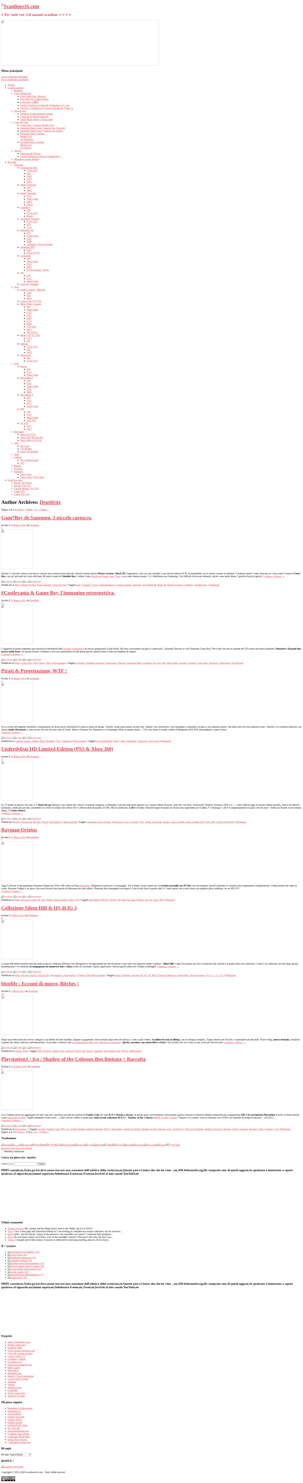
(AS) (29, 315)
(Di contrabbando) (29, 460)
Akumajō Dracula (95, 663)
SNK (16, 454)
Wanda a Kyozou (213, 1129)
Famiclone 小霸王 (29, 102)
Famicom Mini (15, 1347)
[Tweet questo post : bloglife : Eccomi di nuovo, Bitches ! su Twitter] (17, 1047)
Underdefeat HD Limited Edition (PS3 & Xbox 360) (57, 749)
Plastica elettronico (17, 1345)
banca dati (80, 1051)
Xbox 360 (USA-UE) (31, 440)
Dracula (121, 663)
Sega (16, 287)
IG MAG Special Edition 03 (162, 975)
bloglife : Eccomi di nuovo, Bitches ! (40, 983)
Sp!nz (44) (21, 1254)
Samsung (18, 471)
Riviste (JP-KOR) (23, 483)
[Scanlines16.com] (20, 6)
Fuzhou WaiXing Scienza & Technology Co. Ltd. (45, 105)
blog (62, 1051)
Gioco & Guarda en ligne (20, 1353)
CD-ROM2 (26, 448)
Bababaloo (84, 885)
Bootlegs (18, 90)
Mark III (161, 585)
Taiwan (17, 150)
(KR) (29, 182)
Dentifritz (50, 502)
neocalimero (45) (31, 1252)
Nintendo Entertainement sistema (36, 113)
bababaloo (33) (28, 1257)
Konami (213, 663)
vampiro (192, 663)
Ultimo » (44, 509)
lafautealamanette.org (18, 1431)
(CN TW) (31, 326)
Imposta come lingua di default (16, 1148)
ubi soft (148, 900)
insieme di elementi (72, 648)
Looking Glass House (18, 1434)
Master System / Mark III (32, 289)
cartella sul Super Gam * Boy (106, 576)
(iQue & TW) (33, 253)
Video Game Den (16, 1393)
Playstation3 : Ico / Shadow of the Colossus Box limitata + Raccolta (73, 1059)
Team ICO (178, 1129)
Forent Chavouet (16, 1416)
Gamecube (25, 255)
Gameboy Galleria (17, 1359)
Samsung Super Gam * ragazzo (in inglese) (41, 130)
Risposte (214, 585)
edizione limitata (94, 1129)
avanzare (80, 663)
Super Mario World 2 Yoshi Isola (36, 119)
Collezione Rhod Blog (19, 1436)
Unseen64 (13, 1390)
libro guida (172, 663)
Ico (67, 1129)
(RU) (29, 329)
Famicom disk (134, 663)
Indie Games (14, 1367)
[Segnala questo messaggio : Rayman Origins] (34, 896)
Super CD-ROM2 (29, 451)
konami (182, 663)
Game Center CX (16, 1356)
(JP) (28, 173)
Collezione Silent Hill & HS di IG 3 (39, 908)
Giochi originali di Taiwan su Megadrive (40, 156)
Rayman (121, 900)
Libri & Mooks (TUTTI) (26, 488)
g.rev (126, 822)
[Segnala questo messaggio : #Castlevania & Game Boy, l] (34, 659)
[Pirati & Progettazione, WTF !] (17, 721)
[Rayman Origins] (17, 880)
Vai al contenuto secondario (15, 79)
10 (35, 509)
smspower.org (14, 1387)
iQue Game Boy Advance (33, 96)
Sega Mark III (149, 585)
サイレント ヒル (214, 975)
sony (169, 1129)
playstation (94, 900)
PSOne (104, 900)
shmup (166, 822)
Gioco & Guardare (29, 284)
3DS (39, 1051)
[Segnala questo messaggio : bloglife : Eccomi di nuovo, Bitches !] (34, 1047)
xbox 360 (210, 822)
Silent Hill (183, 975)
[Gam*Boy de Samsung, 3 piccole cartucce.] (17, 568)
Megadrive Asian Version (26, 159)
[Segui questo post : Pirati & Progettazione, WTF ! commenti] (25, 737)
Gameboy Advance (29, 219)
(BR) (29, 324)
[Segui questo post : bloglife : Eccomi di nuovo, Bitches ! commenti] (25, 1047)
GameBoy (188, 585)
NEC (16, 443)
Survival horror (196, 975)
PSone (23, 366)
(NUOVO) (32, 332)
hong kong (153, 741)
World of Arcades (16, 1396)
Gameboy (25, 207)
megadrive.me (15, 1373)
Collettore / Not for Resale (40, 244)
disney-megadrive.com (19, 1342)
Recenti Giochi (40, 822)
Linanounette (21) (32, 1269)
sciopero (134, 822)
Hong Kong (20, 111)
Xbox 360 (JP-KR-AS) (31, 437)
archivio (47, 1051)
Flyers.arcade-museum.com (21, 1350)
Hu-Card (24, 446)
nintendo (98, 1051)
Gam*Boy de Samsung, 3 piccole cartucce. (46, 517)
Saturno (24, 343)
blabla (56, 1051)
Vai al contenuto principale (14, 76)
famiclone (132, 741)
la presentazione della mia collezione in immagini (96, 1042)
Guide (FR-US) (22, 494)
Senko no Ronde (153, 822)
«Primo (19, 509)
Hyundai (18, 468)
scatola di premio (131, 1129)
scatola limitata (77, 1129)
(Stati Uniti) (32, 199)
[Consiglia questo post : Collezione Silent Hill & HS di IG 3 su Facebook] (7, 972)
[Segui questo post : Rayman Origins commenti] (25, 896)
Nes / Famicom (63, 741)
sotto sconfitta (178, 822)
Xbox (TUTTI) (28, 434)
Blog (17, 585)
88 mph (5, 1454)
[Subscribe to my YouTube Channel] (298, 45)
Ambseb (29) (25, 1260)
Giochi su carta (15, 480)
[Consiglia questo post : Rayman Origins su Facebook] (7, 896)
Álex (10, 1237)
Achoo (11, 1240)
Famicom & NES (29, 167)
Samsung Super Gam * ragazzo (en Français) (42, 128)
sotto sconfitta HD (195, 822)
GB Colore (38, 663)
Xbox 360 (74, 900)
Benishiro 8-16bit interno (20, 1408)
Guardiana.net (15, 1362)
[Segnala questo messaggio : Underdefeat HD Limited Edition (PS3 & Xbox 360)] (34, 818)
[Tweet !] (298, 37)
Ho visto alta (14, 1428)
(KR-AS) (31, 420)
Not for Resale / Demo (38, 270)
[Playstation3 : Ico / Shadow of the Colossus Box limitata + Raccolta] (17, 1109)
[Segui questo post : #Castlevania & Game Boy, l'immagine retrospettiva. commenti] (25, 659)
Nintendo (18, 165)
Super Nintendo (28, 193)
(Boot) (30, 204)
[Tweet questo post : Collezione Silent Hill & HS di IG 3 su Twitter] (17, 972)
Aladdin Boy (200, 585)
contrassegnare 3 (107, 585)
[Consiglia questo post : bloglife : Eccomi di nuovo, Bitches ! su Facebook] (7, 1047)
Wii (22, 272)
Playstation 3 (26, 395)
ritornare (69, 1051)
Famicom (142, 741)
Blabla (35, 741)
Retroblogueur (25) (34, 1263)
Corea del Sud (21, 122)
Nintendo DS (26, 230)
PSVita (112, 900)
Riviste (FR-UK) (22, 485)
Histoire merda (15, 1422)
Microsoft (19, 431)
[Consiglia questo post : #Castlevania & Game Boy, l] (7, 659)
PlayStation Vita (112, 1051)
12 (2, 603)
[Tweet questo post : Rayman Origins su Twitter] (17, 896)
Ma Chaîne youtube (167, 1117)
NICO (107, 1129)
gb (154, 663)
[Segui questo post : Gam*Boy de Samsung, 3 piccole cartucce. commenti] (25, 581)
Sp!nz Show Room (17, 1439)
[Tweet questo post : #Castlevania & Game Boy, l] (17, 659)
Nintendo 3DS (27, 247)
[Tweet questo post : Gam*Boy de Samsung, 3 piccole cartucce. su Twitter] (17, 581)
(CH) (29, 179)
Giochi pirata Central (18, 1379)
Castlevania (110, 663)
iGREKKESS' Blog (18, 1425)
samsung (136, 585)
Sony (16, 363)
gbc (164, 663)
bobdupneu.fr (14, 1411)
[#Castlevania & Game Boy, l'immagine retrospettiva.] (17, 643)
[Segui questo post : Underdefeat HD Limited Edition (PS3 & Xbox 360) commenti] (25, 818)
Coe (276, 1129)
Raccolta (12, 162)
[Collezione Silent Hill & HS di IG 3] (17, 958)
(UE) (29, 196)
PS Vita (24, 423)
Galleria (18, 457)
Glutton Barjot (15, 1419)
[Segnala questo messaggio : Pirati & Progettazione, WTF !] (34, 737)
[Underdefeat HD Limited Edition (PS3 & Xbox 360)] (17, 799)
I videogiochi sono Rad (19, 1442)
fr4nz (23, 1117)
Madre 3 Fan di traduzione (21, 1376)
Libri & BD (43, 975)
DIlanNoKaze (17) (34, 1274)
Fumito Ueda (53, 1129)
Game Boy (26, 663)
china (116, 741)
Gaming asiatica (16, 87)
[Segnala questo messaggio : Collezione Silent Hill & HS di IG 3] (34, 972)
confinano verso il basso (99, 822)
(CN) (29, 227)
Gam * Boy (26, 474)
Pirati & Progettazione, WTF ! (34, 671)
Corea (95, 585)
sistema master (124, 585)
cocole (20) (22, 1272)
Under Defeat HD (225, 822)
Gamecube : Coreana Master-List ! (37, 125)
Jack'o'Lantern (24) (34, 1266)
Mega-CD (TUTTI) (30, 335)
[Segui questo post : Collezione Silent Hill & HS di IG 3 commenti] (25, 972)
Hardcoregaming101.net (20, 1364)
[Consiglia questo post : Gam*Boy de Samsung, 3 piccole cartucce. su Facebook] (7, 581)
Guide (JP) (19, 491)
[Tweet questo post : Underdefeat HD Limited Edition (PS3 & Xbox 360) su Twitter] (17, 818)
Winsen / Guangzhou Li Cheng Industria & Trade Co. (47, 108)
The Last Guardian (194, 1129)
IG (141, 975)
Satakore (12, 1381)
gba (159, 663)
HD (63, 1129)
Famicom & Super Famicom (34, 116)
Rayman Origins (19, 830)
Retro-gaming (44, 585)
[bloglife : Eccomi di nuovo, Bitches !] (17, 1034)
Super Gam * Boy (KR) (32, 477)
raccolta (135, 975)
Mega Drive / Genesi (30, 304)
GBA (48, 663)
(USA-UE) (32, 170)
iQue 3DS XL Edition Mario (34, 99)
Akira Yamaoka (122, 975)
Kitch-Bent (13, 1370)
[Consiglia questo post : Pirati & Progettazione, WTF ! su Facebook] (7, 737)
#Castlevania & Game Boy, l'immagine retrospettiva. (58, 592)
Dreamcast (25, 355)
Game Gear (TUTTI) (30, 301)
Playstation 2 (26, 378)
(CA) (29, 321)
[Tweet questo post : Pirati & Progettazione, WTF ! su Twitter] (17, 737)
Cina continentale (22, 93)
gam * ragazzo (83, 585)
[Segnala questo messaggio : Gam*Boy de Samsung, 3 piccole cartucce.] (34, 581)
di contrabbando (104, 741)
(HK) (29, 176)
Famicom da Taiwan (30, 153)
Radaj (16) (21, 1277)
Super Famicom (28, 184)
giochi (89, 1051)
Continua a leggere (274, 576)
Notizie (11, 85)
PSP (22, 409)
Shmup (11, 1384)
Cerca (4, 1163)
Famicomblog (14, 1414)
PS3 (142, 822)
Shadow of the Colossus (154, 1129)
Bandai (17, 466)
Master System (28, 585)
